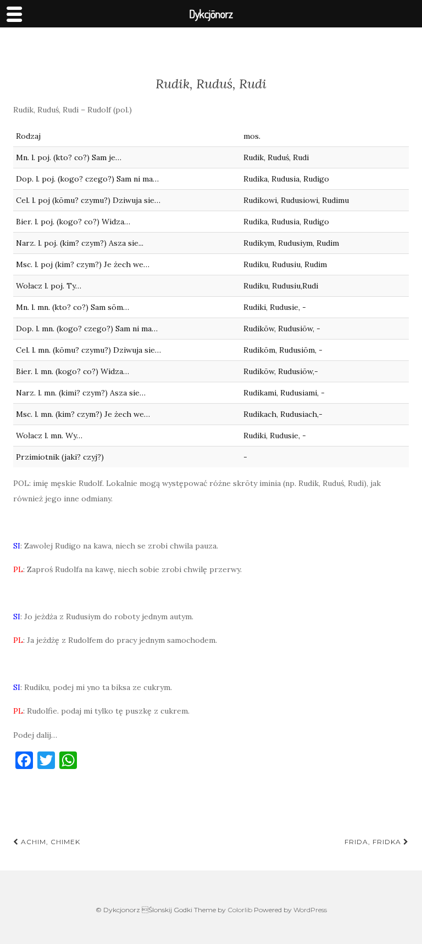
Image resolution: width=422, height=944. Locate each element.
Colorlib (239, 910)
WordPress (310, 910)
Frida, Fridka (374, 842)
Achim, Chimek (49, 842)
